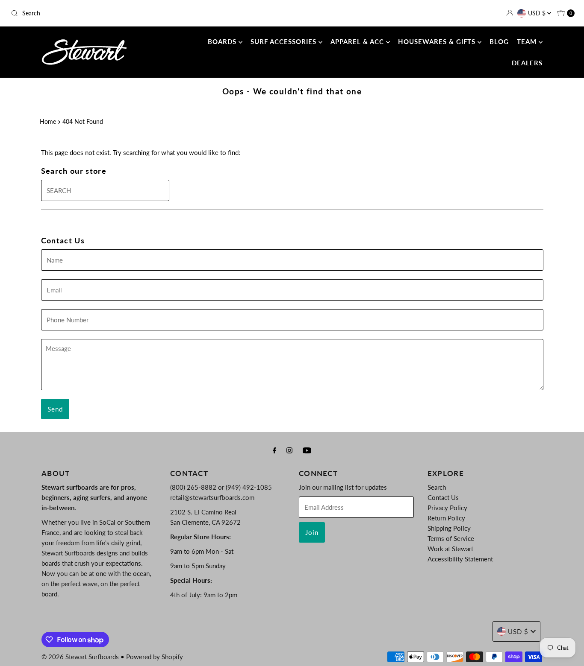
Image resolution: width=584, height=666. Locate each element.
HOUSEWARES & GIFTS (438, 41)
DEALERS (527, 63)
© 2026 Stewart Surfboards (80, 656)
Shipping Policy (449, 528)
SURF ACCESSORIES (285, 41)
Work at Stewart (450, 548)
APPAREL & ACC (358, 41)
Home (48, 121)
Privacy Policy (447, 507)
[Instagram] (289, 450)
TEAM (528, 41)
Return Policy (446, 518)
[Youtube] (307, 450)
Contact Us (443, 497)
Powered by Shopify (154, 656)
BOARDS (223, 41)
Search (437, 487)
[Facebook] (274, 450)
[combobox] (99, 13)
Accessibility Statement (460, 559)
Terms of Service (451, 538)
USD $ (537, 13)
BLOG (499, 41)
